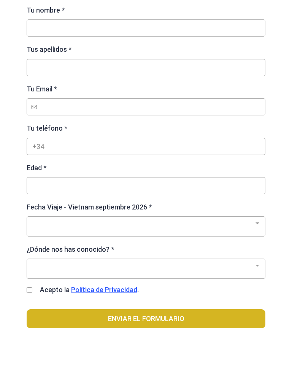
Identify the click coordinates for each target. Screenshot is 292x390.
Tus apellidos (49, 49)
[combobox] (146, 226)
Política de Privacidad (104, 290)
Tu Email (42, 89)
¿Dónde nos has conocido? (70, 249)
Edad (36, 168)
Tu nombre (46, 10)
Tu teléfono (47, 128)
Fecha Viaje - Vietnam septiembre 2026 (89, 207)
